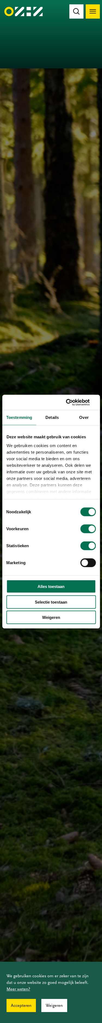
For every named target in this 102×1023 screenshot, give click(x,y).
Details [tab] (52, 417)
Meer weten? (18, 989)
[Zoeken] (76, 11)
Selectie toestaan (51, 601)
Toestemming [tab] (19, 417)
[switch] (88, 528)
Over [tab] (83, 417)
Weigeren (51, 617)
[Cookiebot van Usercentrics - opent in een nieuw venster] (73, 402)
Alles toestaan (51, 586)
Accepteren (21, 1005)
